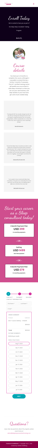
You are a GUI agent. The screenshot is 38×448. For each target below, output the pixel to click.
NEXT (19, 396)
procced (9, 225)
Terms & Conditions (12, 443)
